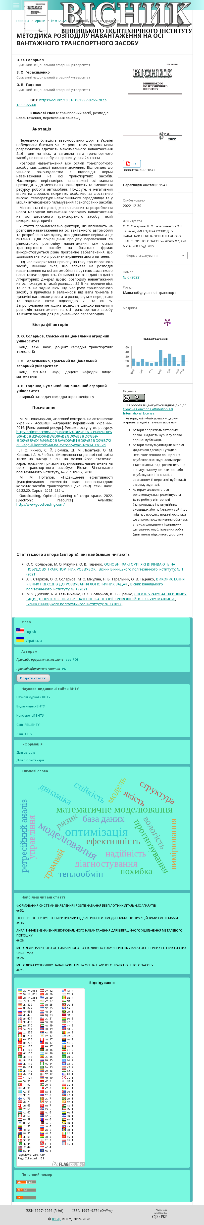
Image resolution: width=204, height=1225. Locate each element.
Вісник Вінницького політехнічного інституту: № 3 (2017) (74, 604)
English (30, 632)
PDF (134, 164)
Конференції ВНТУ (30, 715)
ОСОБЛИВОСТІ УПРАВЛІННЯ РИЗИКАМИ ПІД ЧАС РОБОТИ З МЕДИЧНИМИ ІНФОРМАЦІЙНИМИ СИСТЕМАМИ (97, 918)
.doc (67, 659)
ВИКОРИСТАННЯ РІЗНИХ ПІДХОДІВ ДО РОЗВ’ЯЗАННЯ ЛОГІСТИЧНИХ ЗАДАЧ (105, 581)
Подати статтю (33, 678)
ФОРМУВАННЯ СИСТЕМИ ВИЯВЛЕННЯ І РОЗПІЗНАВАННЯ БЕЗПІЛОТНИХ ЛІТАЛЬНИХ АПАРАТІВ (86, 905)
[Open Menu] (16, 5)
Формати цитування (142, 255)
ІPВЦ (56, 1219)
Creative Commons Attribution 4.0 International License (148, 411)
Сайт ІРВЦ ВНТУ (28, 725)
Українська (33, 641)
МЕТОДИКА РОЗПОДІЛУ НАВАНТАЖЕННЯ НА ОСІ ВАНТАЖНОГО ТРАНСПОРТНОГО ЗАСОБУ (84, 965)
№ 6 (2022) (59, 20)
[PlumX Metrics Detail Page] (167, 322)
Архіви (40, 20)
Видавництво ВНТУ (30, 706)
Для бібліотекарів (30, 760)
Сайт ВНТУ (24, 734)
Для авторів (25, 752)
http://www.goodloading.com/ (40, 504)
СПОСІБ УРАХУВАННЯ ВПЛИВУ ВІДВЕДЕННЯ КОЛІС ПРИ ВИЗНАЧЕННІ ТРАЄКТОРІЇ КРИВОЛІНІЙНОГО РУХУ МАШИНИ (106, 596)
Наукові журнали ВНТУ (33, 697)
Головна (22, 20)
